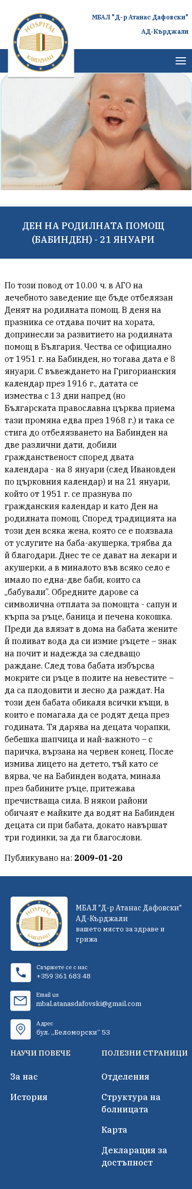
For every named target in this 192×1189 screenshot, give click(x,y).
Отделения (125, 1076)
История (29, 1097)
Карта (114, 1130)
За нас (24, 1076)
